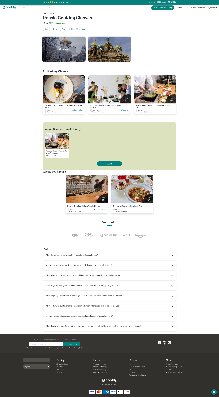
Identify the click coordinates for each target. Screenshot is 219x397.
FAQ (130, 369)
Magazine (60, 369)
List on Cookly (182, 7)
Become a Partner (99, 364)
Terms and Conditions (137, 375)
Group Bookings (172, 364)
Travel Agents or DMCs (101, 372)
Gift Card (201, 7)
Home (45, 14)
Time (55, 29)
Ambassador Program (101, 369)
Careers (169, 369)
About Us (59, 367)
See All (109, 164)
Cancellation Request (137, 367)
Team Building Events (174, 367)
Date (46, 29)
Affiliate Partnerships (100, 367)
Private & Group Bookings (163, 7)
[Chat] (214, 392)
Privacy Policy (78, 348)
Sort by (82, 29)
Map (73, 29)
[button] (56, 2)
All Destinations (62, 364)
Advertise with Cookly (174, 372)
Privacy (132, 372)
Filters (64, 29)
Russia (51, 14)
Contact (132, 364)
